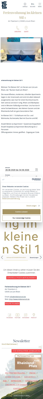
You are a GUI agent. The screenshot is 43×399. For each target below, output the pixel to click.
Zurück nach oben (21, 396)
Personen (7, 175)
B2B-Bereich (30, 377)
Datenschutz (31, 381)
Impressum (16, 381)
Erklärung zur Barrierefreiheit (20, 385)
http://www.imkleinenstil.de (19, 299)
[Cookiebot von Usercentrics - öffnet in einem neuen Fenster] (32, 179)
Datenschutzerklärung (11, 198)
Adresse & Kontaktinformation (16, 257)
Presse (32, 373)
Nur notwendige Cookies (21, 218)
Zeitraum (7, 167)
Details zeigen (31, 206)
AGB (5, 381)
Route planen (12, 304)
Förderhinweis (20, 388)
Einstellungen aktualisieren (21, 278)
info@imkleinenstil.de (18, 297)
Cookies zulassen (21, 212)
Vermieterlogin (13, 377)
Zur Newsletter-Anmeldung (26, 351)
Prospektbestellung (15, 373)
